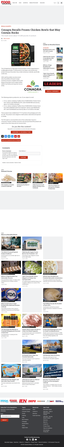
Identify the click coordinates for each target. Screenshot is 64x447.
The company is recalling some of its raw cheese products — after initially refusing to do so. (52, 386)
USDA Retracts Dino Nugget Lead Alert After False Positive (10, 380)
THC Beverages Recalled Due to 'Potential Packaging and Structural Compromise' (10, 331)
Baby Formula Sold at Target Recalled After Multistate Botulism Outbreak (10, 305)
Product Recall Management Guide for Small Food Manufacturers (52, 330)
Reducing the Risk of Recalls (23, 185)
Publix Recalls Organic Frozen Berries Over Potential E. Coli (49, 58)
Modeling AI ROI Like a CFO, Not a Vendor (49, 50)
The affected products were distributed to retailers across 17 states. (31, 333)
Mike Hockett (7, 38)
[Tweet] (12, 136)
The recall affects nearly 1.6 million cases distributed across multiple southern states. (10, 281)
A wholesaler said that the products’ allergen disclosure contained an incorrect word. (52, 308)
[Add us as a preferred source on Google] (19, 136)
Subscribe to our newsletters (21, 132)
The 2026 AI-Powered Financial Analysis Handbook (9, 252)
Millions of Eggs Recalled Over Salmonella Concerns (48, 66)
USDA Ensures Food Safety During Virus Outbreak (38, 186)
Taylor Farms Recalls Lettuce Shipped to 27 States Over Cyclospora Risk (49, 75)
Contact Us (27, 442)
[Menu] (61, 3)
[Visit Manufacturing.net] (50, 401)
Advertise (16, 442)
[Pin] (15, 136)
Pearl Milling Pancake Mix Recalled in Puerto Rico (52, 304)
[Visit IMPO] (32, 401)
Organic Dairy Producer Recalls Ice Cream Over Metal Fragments (31, 330)
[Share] (5, 136)
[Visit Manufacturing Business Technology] (59, 401)
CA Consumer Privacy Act (54, 442)
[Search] (58, 3)
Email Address (22, 150)
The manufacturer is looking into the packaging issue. (9, 335)
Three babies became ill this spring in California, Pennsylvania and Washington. (10, 309)
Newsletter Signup (9, 442)
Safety (19, 182)
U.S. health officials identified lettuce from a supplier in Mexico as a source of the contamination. (31, 283)
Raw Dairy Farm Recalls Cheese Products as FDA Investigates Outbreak (51, 381)
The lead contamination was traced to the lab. (10, 383)
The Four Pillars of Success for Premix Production (54, 187)
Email (2, 413)
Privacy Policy (34, 442)
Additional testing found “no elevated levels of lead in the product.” (30, 383)
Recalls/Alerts (6, 26)
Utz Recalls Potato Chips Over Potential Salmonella (30, 356)
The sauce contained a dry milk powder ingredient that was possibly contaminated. (52, 280)
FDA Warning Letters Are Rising (51, 355)
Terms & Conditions (42, 442)
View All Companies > (53, 91)
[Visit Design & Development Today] (4, 401)
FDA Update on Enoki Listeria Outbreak (7, 185)
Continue (23, 157)
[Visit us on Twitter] (30, 440)
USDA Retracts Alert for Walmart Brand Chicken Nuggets (31, 380)
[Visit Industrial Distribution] (41, 401)
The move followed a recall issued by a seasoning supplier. (31, 359)
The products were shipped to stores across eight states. (30, 256)
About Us (22, 442)
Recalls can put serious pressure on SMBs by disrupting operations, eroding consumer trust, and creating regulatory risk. (53, 334)
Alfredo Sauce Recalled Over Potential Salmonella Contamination (52, 277)
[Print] (2, 136)
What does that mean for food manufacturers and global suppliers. (51, 358)
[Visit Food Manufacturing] (14, 401)
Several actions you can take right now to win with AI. (10, 256)
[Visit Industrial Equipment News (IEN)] (23, 401)
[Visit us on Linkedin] (33, 440)
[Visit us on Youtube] (36, 440)
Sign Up (4, 420)
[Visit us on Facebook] (27, 440)
